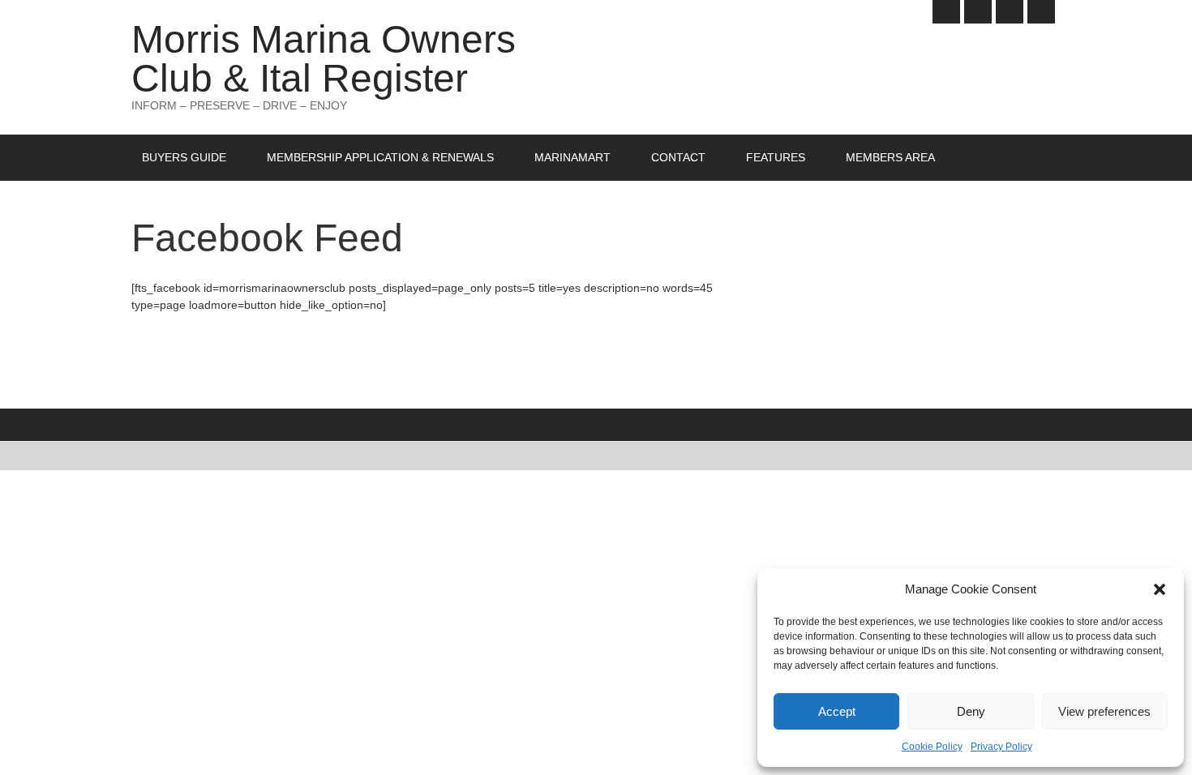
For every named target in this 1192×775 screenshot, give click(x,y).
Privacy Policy (1001, 746)
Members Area (890, 157)
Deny (971, 711)
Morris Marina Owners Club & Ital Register (323, 59)
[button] (1159, 589)
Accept (836, 711)
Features (775, 157)
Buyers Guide (184, 157)
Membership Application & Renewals (380, 157)
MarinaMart (572, 157)
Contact (678, 157)
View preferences (1104, 711)
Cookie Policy (932, 746)
